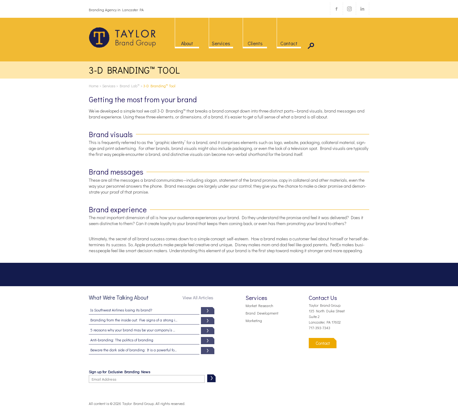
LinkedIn (362, 8)
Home (93, 85)
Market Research (259, 305)
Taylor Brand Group (123, 37)
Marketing (254, 320)
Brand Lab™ (130, 85)
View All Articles (198, 297)
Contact (323, 343)
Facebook (336, 8)
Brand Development (262, 312)
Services (108, 85)
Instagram (349, 8)
